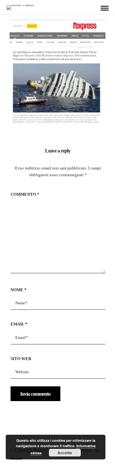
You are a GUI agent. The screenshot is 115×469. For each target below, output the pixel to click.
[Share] (94, 8)
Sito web (21, 358)
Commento (25, 194)
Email (19, 324)
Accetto (64, 453)
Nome (19, 289)
